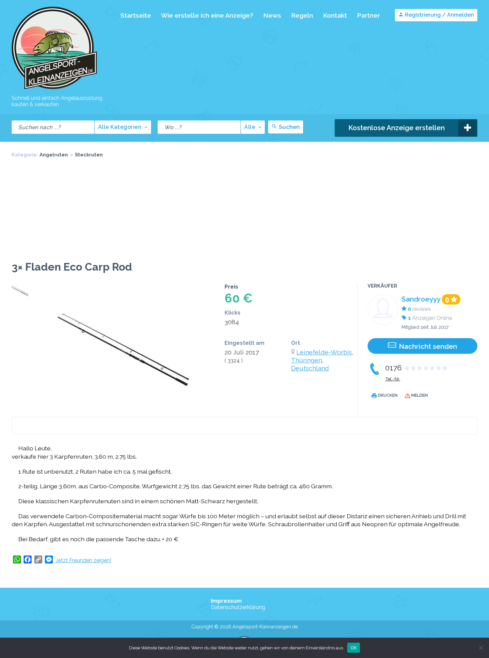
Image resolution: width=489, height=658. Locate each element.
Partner (368, 15)
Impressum (226, 601)
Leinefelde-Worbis (324, 352)
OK (354, 647)
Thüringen (306, 360)
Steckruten (89, 154)
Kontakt (335, 15)
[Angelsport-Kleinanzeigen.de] (54, 89)
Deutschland (310, 368)
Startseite (135, 15)
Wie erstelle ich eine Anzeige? (207, 15)
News (272, 15)
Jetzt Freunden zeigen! (83, 560)
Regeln (302, 15)
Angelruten (54, 154)
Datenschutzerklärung (238, 607)
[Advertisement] (244, 210)
